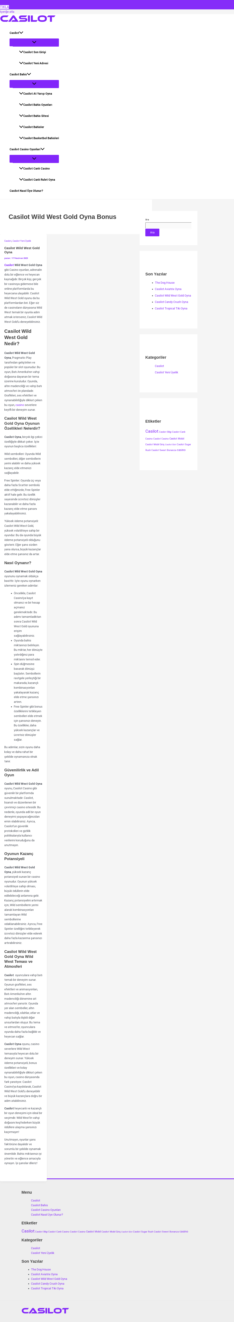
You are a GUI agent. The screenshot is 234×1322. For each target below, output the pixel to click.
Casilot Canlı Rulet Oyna (39, 179)
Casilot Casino (161, 438)
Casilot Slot (170, 444)
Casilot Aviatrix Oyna (168, 289)
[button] (21, 32)
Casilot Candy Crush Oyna (171, 302)
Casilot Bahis (18, 74)
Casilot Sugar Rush (143, 1231)
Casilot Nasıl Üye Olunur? (26, 190)
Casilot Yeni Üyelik (22, 241)
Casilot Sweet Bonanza (163, 450)
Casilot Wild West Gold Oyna (173, 295)
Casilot (14, 33)
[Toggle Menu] (34, 42)
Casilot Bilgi (165, 431)
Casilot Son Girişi (34, 52)
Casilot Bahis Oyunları (37, 104)
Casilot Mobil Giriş (154, 444)
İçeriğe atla (7, 11)
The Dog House (165, 282)
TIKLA (4, 7)
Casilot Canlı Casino (36, 168)
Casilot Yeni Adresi (35, 63)
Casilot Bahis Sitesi (36, 116)
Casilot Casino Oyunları (25, 149)
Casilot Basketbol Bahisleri (41, 138)
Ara (147, 219)
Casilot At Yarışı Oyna (37, 93)
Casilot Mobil (176, 438)
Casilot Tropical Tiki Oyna (171, 308)
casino (19, 405)
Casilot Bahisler (33, 127)
